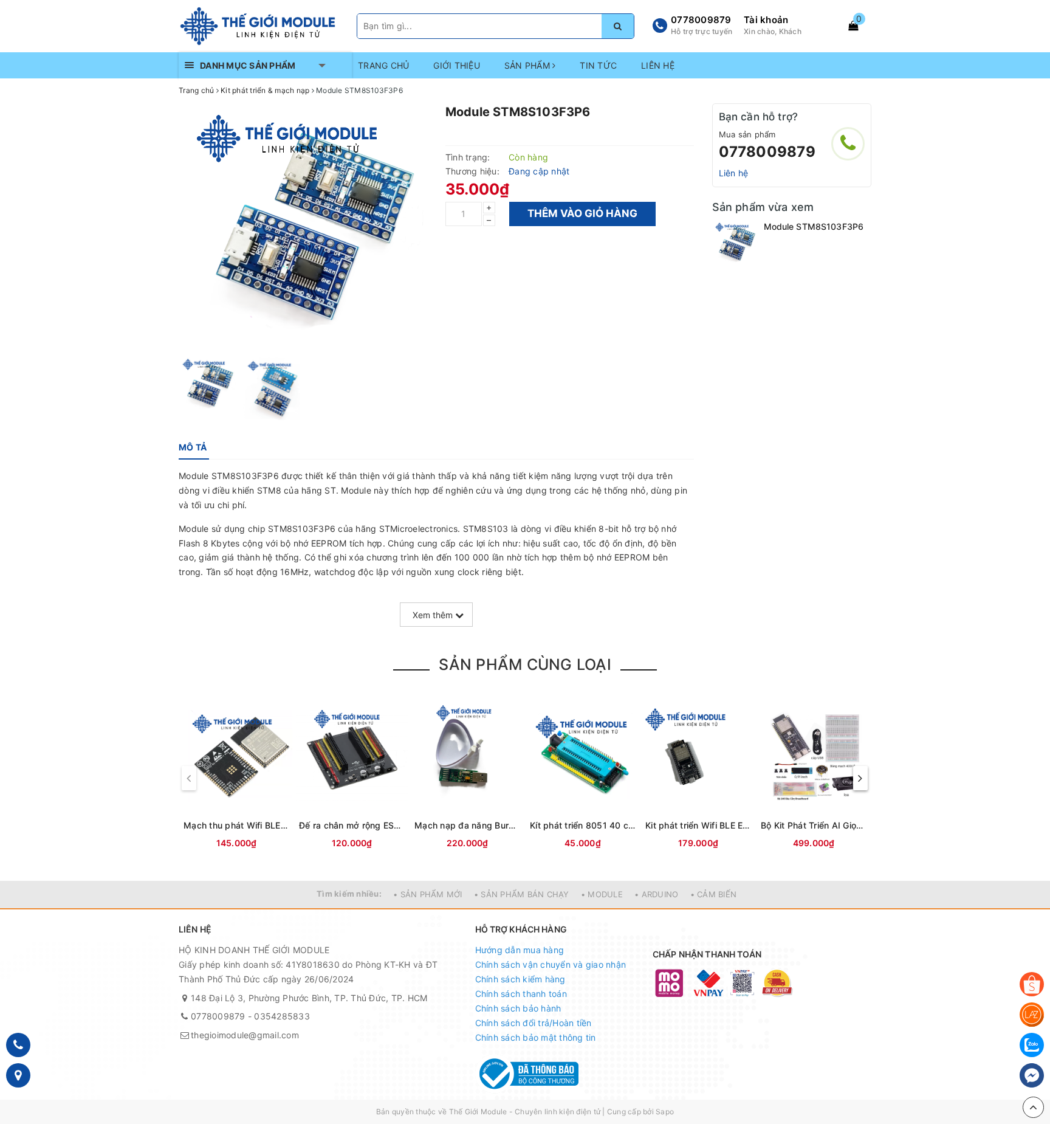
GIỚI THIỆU (456, 65)
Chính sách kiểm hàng (520, 979)
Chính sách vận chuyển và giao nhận (550, 964)
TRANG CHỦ (383, 65)
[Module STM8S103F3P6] (735, 243)
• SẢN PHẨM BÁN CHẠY (521, 894)
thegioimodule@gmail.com (245, 1035)
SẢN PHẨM (528, 65)
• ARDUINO (656, 894)
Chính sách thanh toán (521, 993)
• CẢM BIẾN (713, 894)
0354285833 (282, 1016)
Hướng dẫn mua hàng (519, 950)
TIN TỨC (598, 65)
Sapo (665, 1111)
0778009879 (701, 20)
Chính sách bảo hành (518, 1008)
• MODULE (602, 894)
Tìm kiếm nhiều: (349, 893)
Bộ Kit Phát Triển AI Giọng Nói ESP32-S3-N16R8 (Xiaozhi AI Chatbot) (813, 825)
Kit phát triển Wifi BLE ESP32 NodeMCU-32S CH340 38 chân (698, 825)
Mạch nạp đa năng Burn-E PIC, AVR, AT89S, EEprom (467, 825)
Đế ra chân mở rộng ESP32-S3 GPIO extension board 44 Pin (352, 825)
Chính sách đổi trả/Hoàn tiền (533, 1023)
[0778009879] (848, 143)
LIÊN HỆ (657, 65)
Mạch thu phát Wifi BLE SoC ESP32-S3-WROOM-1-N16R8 (236, 825)
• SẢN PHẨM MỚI (427, 894)
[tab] (193, 447)
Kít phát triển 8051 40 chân (583, 825)
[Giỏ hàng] (853, 25)
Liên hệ (734, 173)
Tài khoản (766, 20)
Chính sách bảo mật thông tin (535, 1037)
